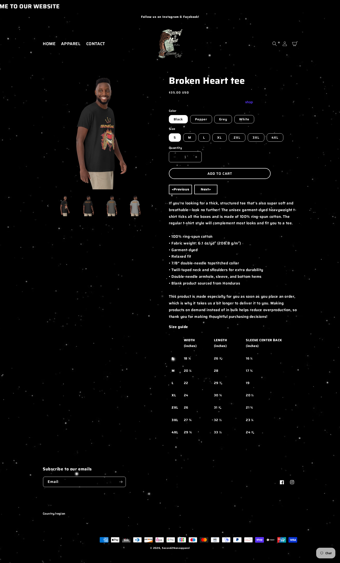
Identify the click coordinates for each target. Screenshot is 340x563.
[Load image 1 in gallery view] (64, 205)
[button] (274, 44)
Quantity (175, 148)
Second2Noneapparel (176, 548)
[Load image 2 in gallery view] (88, 205)
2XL (237, 137)
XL (219, 137)
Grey (223, 119)
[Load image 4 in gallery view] (111, 205)
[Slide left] (48, 206)
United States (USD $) (65, 523)
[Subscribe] (121, 481)
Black (178, 119)
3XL (256, 137)
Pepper (201, 119)
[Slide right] (152, 206)
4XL (275, 137)
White (244, 119)
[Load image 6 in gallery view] (134, 205)
